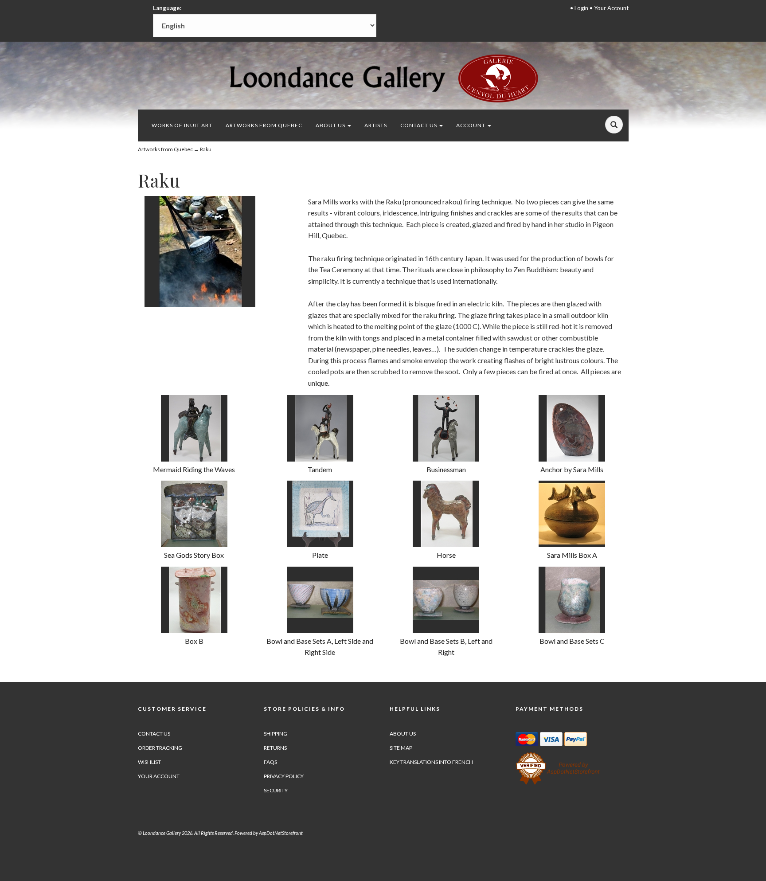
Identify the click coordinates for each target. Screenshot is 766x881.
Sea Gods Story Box (194, 555)
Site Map (401, 747)
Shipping (275, 733)
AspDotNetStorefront (281, 833)
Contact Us (419, 125)
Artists (375, 125)
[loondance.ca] (383, 78)
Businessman (446, 469)
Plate (320, 555)
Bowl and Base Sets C (572, 641)
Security (276, 790)
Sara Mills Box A (572, 555)
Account (471, 125)
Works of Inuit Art (182, 125)
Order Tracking (160, 747)
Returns (275, 747)
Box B (194, 641)
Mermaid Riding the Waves (194, 469)
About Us (331, 125)
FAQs (270, 762)
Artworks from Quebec (264, 125)
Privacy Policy (284, 776)
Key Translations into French (431, 762)
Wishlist (149, 762)
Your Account (611, 8)
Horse (446, 555)
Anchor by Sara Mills (571, 469)
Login (581, 8)
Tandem (320, 469)
